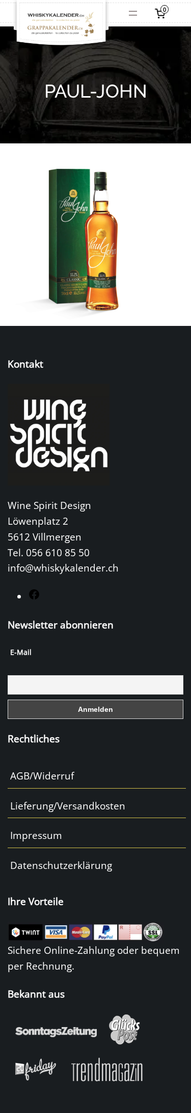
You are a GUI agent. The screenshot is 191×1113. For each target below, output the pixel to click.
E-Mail (21, 652)
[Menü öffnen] (133, 13)
